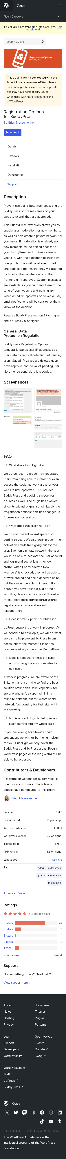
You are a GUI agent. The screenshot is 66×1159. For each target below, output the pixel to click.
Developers (11, 1049)
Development (16, 174)
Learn (7, 1036)
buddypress (54, 868)
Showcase (42, 1005)
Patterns (40, 1024)
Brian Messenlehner (21, 122)
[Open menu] (60, 5)
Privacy (9, 1024)
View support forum (17, 982)
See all (58, 955)
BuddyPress (14, 1087)
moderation (54, 875)
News (7, 1011)
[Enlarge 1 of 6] (26, 393)
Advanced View (14, 893)
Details (12, 146)
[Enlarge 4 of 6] (57, 421)
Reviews (13, 156)
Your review (11, 955)
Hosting (9, 1018)
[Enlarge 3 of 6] (57, 393)
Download (12, 132)
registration (54, 882)
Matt (9, 1074)
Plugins (39, 1018)
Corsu (16, 1103)
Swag (40, 1056)
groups (41, 875)
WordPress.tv (14, 1056)
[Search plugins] (42, 41)
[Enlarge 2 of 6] (26, 420)
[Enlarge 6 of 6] (57, 437)
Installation (15, 165)
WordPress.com (16, 1067)
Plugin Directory (13, 16)
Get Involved (43, 1036)
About (8, 1005)
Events (39, 1043)
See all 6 (57, 859)
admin (41, 868)
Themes (40, 1011)
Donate (42, 1049)
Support (12, 184)
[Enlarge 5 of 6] (57, 429)
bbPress (11, 1080)
